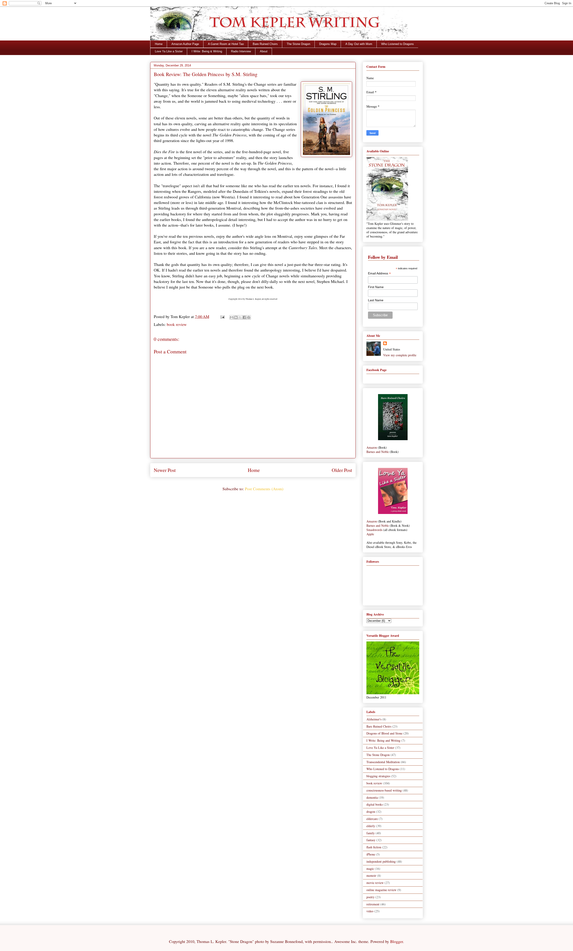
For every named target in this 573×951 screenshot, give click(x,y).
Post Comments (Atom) (264, 488)
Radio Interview (241, 51)
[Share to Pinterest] (248, 317)
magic (370, 868)
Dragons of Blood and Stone (384, 733)
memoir (371, 875)
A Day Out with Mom (358, 44)
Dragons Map (327, 44)
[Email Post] (222, 316)
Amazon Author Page (185, 44)
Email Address (379, 273)
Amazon (371, 447)
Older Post (342, 470)
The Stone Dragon (298, 44)
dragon (370, 811)
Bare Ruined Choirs (265, 44)
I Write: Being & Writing (207, 51)
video (369, 911)
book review (177, 324)
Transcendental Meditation (383, 762)
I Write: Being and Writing (383, 740)
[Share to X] (240, 317)
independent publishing (381, 861)
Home (158, 44)
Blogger (396, 941)
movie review (375, 883)
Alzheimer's (373, 719)
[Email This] (231, 317)
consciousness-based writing (384, 790)
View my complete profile (399, 355)
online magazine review (381, 890)
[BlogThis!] (236, 317)
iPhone (370, 854)
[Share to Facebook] (244, 317)
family (370, 833)
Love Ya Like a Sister (169, 51)
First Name (376, 287)
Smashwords (374, 530)
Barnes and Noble (377, 452)
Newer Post (165, 470)
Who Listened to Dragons (397, 44)
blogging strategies (378, 776)
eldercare (372, 819)
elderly (370, 826)
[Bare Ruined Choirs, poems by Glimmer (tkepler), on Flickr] (393, 439)
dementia (372, 797)
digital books (374, 804)
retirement (372, 904)
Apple (370, 534)
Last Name (375, 300)
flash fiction (373, 847)
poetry (370, 897)
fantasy (370, 840)
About (263, 51)
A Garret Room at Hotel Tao (226, 44)
